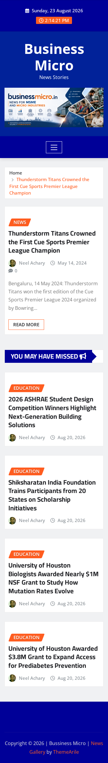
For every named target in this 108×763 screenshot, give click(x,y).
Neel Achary (32, 263)
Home (15, 173)
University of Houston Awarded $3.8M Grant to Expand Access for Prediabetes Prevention (53, 657)
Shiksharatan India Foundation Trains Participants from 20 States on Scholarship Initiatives (52, 495)
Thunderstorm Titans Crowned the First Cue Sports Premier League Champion (49, 186)
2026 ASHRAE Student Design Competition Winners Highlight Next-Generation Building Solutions (52, 412)
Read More (26, 324)
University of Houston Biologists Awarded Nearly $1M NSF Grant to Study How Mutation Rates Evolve (53, 578)
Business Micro (54, 56)
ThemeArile (66, 752)
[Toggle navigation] (54, 147)
